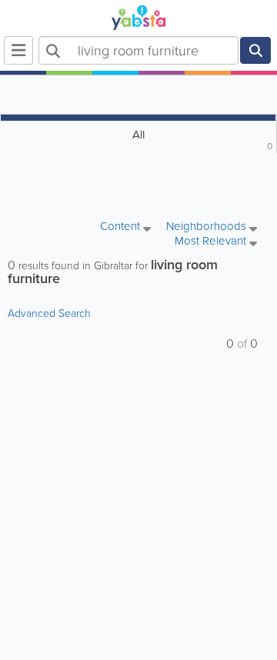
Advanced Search (49, 313)
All (202, 139)
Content (121, 227)
